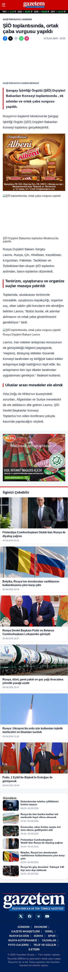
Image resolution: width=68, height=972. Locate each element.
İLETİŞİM (34, 949)
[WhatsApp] (21, 38)
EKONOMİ (40, 926)
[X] (10, 38)
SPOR (51, 935)
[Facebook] (5, 38)
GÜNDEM (23, 926)
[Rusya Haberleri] (34, 7)
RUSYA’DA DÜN (19, 935)
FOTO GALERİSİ (18, 944)
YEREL (49, 931)
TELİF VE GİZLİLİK (44, 944)
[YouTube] (47, 916)
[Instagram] (26, 38)
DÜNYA (38, 935)
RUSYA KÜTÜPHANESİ (22, 940)
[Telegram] (38, 916)
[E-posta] (16, 38)
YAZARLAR (49, 940)
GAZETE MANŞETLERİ (25, 931)
